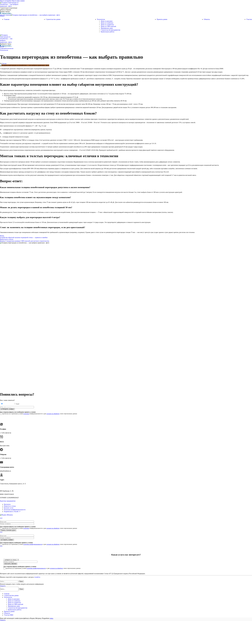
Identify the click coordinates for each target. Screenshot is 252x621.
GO (1, 518)
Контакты (7, 504)
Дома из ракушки (107, 21)
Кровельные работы (107, 32)
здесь (51, 618)
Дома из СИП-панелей (108, 26)
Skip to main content (18, 1)
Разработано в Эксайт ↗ (12, 511)
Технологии (9, 48)
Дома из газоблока (107, 23)
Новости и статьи (10, 506)
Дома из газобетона (107, 24)
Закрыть (3, 586)
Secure (4, 63)
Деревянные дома (107, 28)
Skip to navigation (6, 1)
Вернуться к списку (6, 239)
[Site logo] (10, 6)
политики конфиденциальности (32, 544)
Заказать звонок (5, 15)
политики (26, 413)
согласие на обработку (53, 413)
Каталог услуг (8, 508)
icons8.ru (37, 577)
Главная (2, 48)
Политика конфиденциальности (14, 509)
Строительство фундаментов (110, 30)
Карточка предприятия (7, 501)
